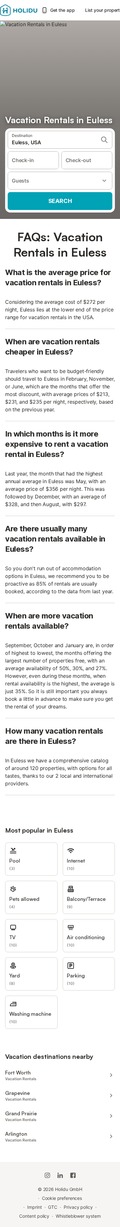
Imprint (34, 1207)
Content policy (34, 1216)
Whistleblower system (78, 1216)
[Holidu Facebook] (73, 1175)
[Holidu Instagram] (47, 1175)
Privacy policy (78, 1207)
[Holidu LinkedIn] (60, 1175)
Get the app (62, 10)
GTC (52, 1207)
